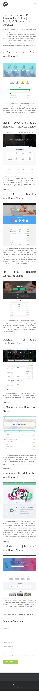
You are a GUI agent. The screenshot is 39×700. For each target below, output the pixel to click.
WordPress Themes (28, 614)
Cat (5, 614)
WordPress (20, 614)
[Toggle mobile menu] (35, 3)
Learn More (6, 118)
